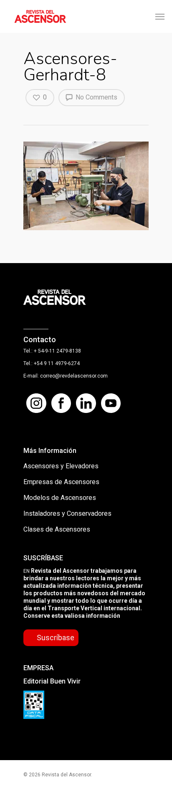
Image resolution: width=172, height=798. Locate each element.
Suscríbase (55, 637)
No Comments (95, 97)
